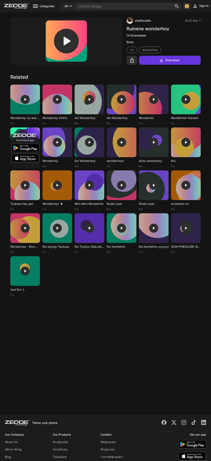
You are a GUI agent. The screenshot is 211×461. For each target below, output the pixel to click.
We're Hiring (13, 449)
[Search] (177, 6)
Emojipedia (60, 442)
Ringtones (107, 449)
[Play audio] (66, 41)
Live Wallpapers (112, 457)
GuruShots (60, 449)
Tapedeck (60, 457)
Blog (8, 457)
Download (172, 60)
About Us (11, 442)
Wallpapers (108, 442)
